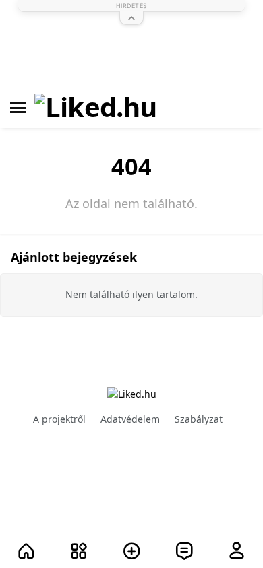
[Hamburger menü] (18, 107)
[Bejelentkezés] (236, 551)
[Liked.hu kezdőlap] (131, 393)
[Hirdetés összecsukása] (131, 18)
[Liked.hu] (95, 108)
